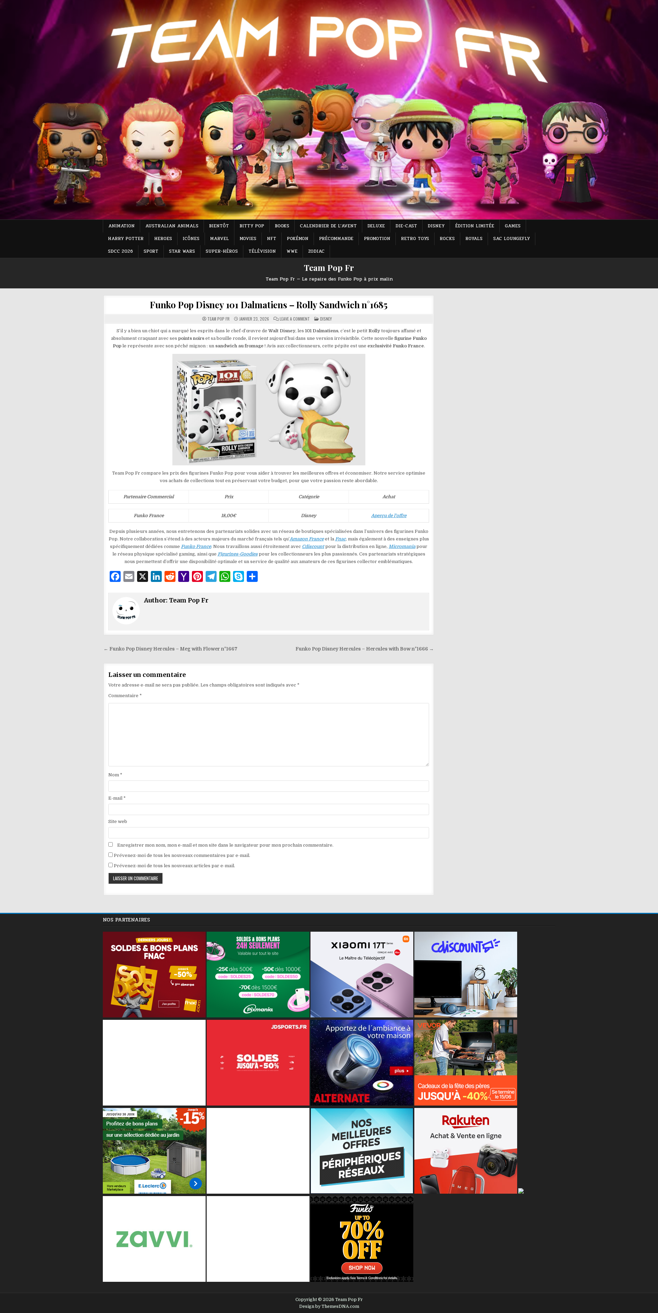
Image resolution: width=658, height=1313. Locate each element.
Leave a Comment (295, 319)
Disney (436, 226)
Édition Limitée (474, 226)
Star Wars (182, 251)
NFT (271, 238)
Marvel (219, 238)
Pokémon (297, 238)
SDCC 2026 (120, 251)
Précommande (336, 238)
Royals (474, 238)
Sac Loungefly (511, 238)
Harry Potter (126, 238)
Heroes (163, 238)
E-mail (117, 798)
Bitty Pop (252, 226)
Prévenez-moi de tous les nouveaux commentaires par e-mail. (182, 855)
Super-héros (222, 251)
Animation (121, 226)
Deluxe (376, 226)
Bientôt (219, 226)
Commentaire (125, 695)
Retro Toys (415, 238)
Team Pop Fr (329, 267)
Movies (248, 238)
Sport (151, 251)
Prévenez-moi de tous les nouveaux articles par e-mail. (174, 865)
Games (513, 226)
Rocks (447, 238)
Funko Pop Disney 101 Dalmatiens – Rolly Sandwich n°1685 (269, 305)
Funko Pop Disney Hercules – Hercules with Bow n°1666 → (364, 649)
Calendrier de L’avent (328, 226)
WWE (292, 251)
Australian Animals (171, 226)
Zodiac (316, 251)
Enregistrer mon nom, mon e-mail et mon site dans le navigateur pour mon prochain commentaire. (225, 845)
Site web (117, 821)
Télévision (262, 251)
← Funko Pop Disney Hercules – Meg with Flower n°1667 (170, 649)
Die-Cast (406, 226)
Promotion (377, 238)
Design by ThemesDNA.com (329, 1306)
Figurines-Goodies (238, 554)
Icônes (191, 238)
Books (282, 226)
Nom (115, 774)
